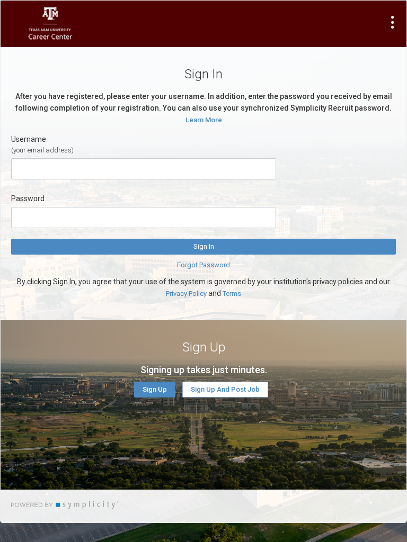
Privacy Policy (186, 293)
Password (28, 198)
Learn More (203, 120)
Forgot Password (203, 265)
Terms (232, 293)
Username (28, 139)
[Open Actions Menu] (392, 22)
